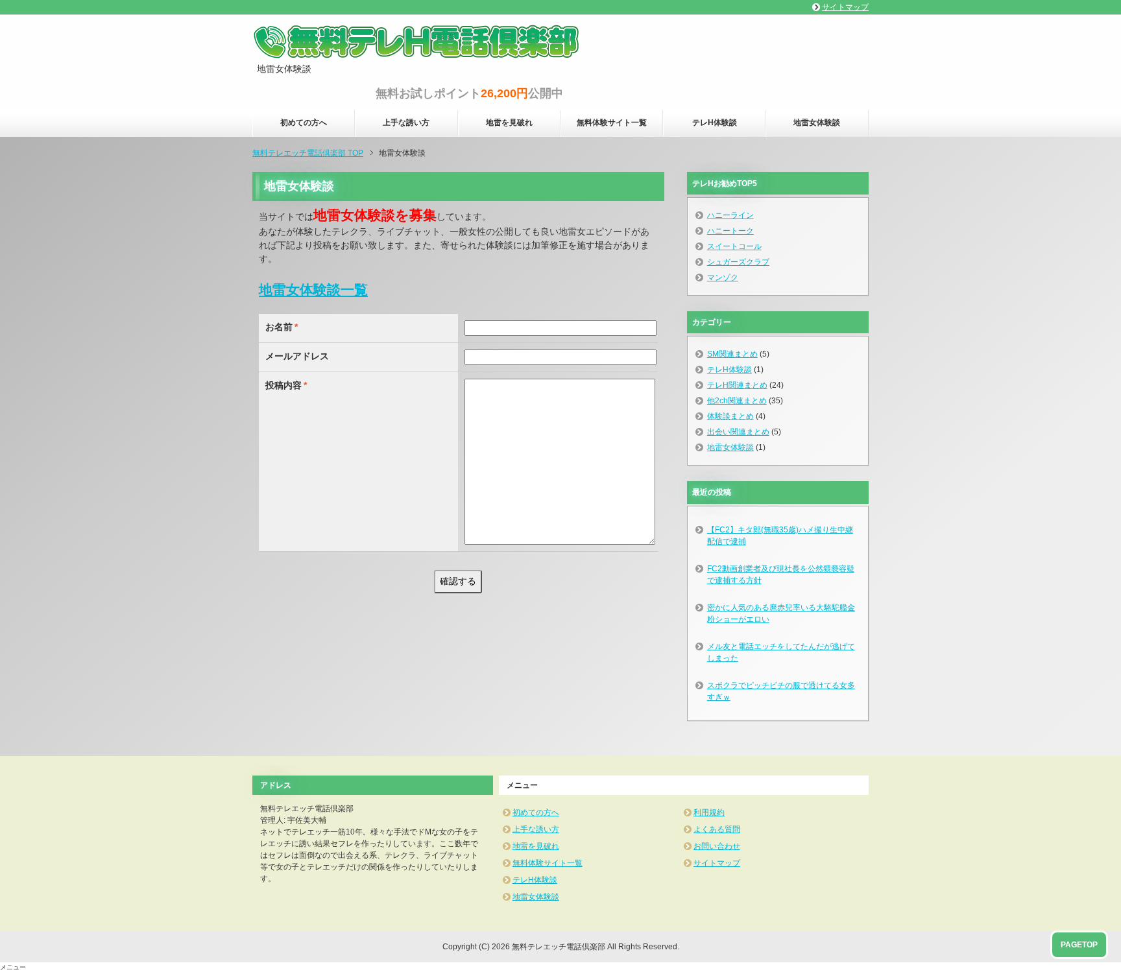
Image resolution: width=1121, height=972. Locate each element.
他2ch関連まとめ (737, 400)
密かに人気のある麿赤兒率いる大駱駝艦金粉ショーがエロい (781, 613)
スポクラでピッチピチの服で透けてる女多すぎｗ (781, 691)
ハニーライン (730, 215)
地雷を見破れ (509, 122)
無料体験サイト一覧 (612, 122)
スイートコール (734, 246)
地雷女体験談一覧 (313, 289)
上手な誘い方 (406, 122)
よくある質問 (716, 829)
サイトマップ (716, 863)
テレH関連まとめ (737, 385)
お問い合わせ (716, 846)
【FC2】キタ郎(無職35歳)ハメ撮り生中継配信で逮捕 (780, 535)
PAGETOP (1079, 944)
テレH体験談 (714, 122)
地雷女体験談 (816, 122)
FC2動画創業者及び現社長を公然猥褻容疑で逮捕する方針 (780, 574)
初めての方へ (303, 122)
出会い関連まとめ (738, 431)
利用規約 (709, 812)
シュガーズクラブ (738, 262)
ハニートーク (730, 230)
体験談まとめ (730, 416)
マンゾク (722, 277)
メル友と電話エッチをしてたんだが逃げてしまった (781, 652)
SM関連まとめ (732, 354)
